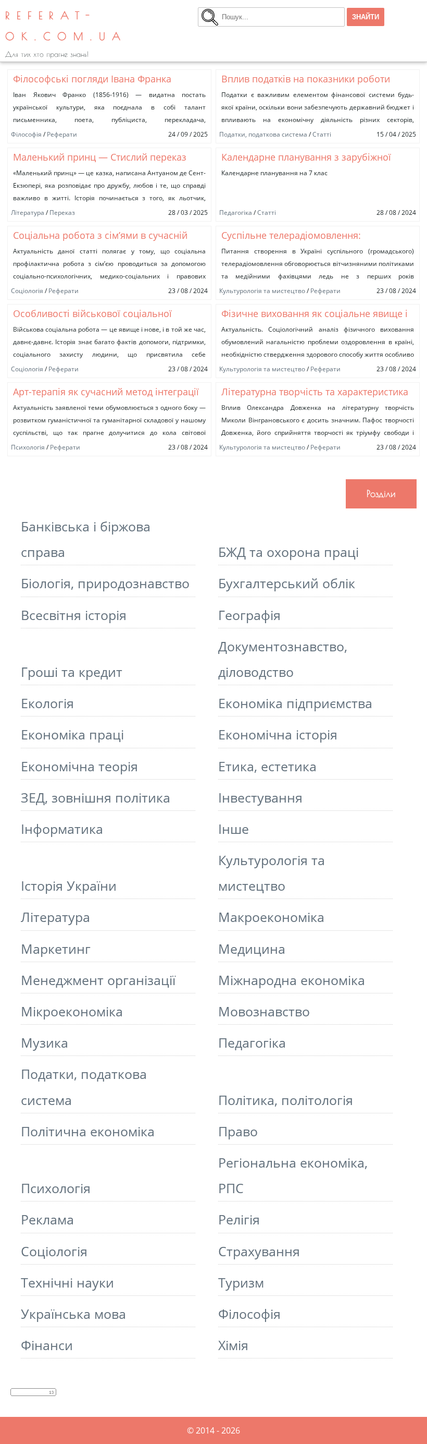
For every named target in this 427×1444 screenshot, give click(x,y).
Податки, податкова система (263, 134)
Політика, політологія (285, 1100)
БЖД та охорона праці (288, 552)
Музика (44, 1042)
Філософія (26, 134)
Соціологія (27, 290)
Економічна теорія (79, 766)
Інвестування (260, 797)
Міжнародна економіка (291, 980)
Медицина (251, 948)
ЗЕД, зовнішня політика (95, 797)
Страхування (259, 1251)
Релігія (239, 1219)
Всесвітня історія (74, 615)
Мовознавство (264, 1011)
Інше (233, 829)
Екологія (47, 703)
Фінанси (47, 1345)
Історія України (69, 885)
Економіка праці (72, 734)
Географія (249, 615)
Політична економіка (88, 1131)
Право (238, 1131)
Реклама (47, 1219)
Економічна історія (277, 734)
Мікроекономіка (72, 1011)
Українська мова (73, 1313)
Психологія (28, 447)
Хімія (233, 1345)
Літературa (27, 212)
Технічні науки (67, 1282)
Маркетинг (56, 948)
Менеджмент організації (98, 980)
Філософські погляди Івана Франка (92, 78)
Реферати (62, 134)
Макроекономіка (271, 917)
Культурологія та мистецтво (262, 290)
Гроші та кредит (71, 672)
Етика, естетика (267, 766)
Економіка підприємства (295, 703)
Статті (321, 134)
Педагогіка (235, 212)
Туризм (241, 1282)
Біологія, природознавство (105, 583)
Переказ (62, 212)
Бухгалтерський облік (286, 583)
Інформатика (62, 829)
